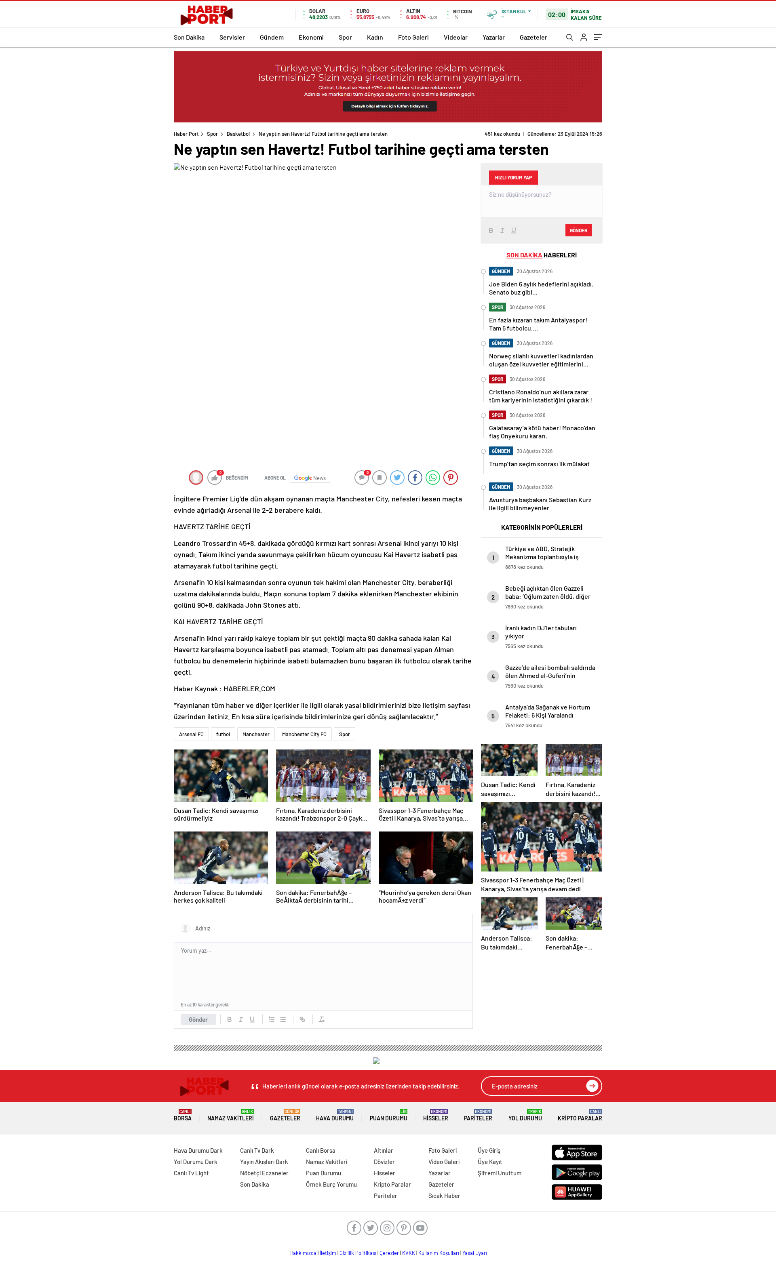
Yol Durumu (525, 1115)
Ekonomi (311, 37)
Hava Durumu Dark (198, 1150)
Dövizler (384, 1161)
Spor (345, 37)
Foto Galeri (413, 37)
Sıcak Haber (444, 1195)
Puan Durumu (388, 1115)
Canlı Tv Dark (257, 1150)
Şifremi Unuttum (499, 1173)
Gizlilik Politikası (358, 1253)
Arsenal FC (191, 734)
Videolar (456, 37)
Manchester (256, 734)
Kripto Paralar (580, 1115)
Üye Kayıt (490, 1161)
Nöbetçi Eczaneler (264, 1173)
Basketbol (238, 134)
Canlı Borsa (320, 1150)
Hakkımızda (302, 1253)
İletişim (328, 1253)
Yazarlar (494, 37)
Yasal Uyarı (474, 1253)
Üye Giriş (489, 1150)
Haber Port (186, 134)
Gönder (198, 1019)
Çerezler (389, 1253)
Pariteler (478, 1115)
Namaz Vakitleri (230, 1115)
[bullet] (283, 1019)
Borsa (183, 1115)
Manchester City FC (304, 734)
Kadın (375, 37)
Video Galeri (444, 1161)
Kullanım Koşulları (438, 1253)
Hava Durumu (335, 1115)
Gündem (272, 37)
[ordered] (271, 1019)
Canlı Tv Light (191, 1173)
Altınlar (383, 1150)
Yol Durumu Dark (195, 1161)
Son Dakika (189, 37)
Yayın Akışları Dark (264, 1161)
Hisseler (435, 1115)
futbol (223, 734)
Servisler (232, 37)
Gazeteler (533, 37)
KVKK (408, 1253)
